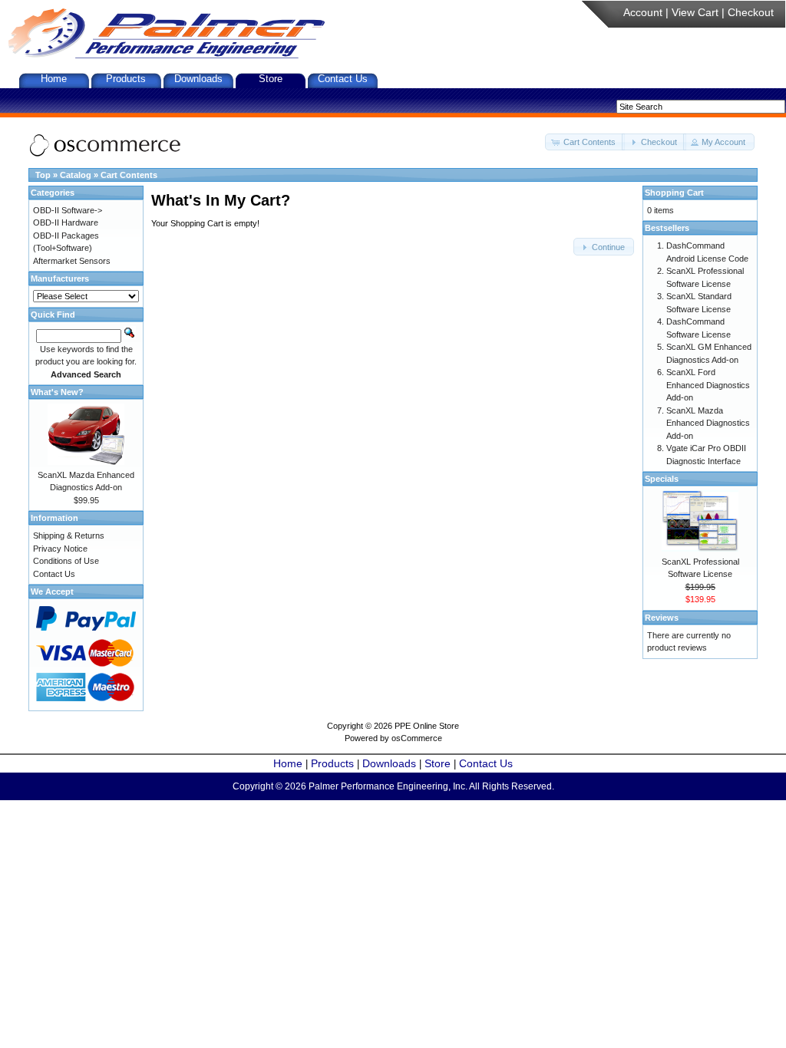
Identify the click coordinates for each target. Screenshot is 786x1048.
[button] (585, 142)
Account (642, 12)
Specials (662, 478)
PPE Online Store (427, 725)
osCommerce (416, 738)
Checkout (751, 12)
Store (270, 78)
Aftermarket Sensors (72, 260)
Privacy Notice (60, 548)
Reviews (662, 617)
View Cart (695, 12)
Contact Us (343, 78)
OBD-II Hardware (65, 222)
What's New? (57, 392)
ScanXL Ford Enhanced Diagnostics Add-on (708, 384)
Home (54, 78)
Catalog (75, 175)
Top (43, 175)
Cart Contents (129, 175)
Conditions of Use (66, 560)
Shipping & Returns (68, 535)
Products (126, 78)
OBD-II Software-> (67, 210)
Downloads (198, 78)
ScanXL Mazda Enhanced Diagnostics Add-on (708, 423)
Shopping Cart (674, 192)
